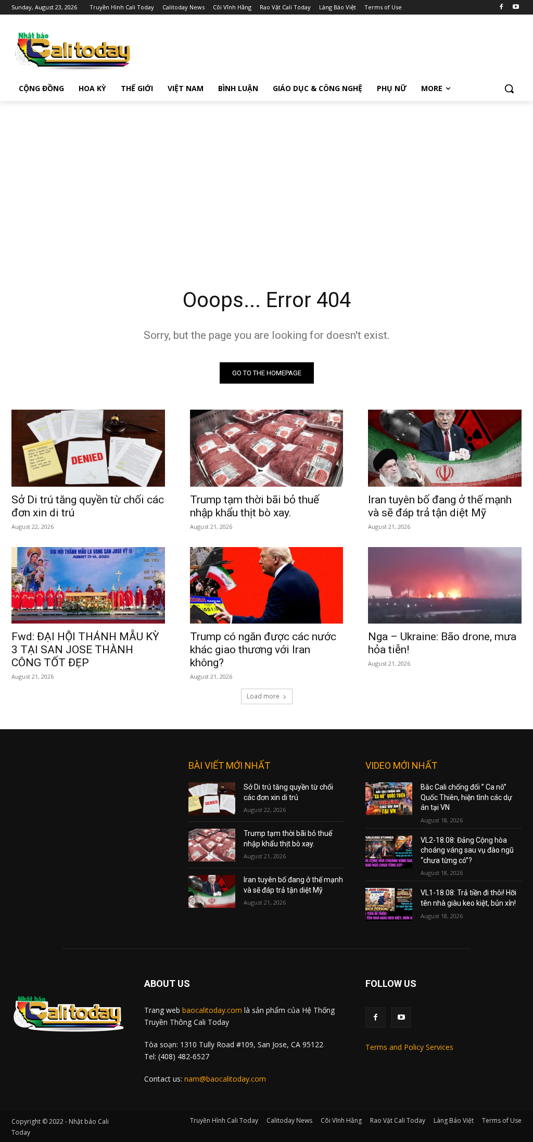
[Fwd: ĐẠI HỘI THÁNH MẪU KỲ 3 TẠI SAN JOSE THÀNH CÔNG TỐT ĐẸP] (88, 585)
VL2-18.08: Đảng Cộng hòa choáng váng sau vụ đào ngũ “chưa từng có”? (467, 850)
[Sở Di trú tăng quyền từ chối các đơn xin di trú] (88, 448)
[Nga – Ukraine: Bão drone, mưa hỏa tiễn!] (445, 585)
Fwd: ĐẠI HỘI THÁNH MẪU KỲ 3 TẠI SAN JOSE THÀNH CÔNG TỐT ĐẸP (85, 649)
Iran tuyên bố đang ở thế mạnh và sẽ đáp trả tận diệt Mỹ (440, 506)
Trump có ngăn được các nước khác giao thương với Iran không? (263, 649)
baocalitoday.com (212, 1010)
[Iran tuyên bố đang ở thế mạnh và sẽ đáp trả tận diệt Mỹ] (445, 448)
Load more (263, 696)
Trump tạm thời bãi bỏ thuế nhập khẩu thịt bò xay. (254, 506)
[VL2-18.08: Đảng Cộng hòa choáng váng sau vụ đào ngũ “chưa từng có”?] (388, 851)
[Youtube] (516, 8)
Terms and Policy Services (409, 1047)
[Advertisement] (266, 179)
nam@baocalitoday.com (225, 1079)
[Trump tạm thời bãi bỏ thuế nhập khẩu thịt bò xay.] (267, 448)
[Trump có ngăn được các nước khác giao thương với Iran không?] (267, 585)
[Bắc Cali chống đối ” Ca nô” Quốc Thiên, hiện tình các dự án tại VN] (388, 798)
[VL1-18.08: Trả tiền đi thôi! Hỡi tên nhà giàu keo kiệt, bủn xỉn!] (388, 904)
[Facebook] (501, 8)
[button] (509, 88)
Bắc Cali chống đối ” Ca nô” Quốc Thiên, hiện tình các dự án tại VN (466, 797)
